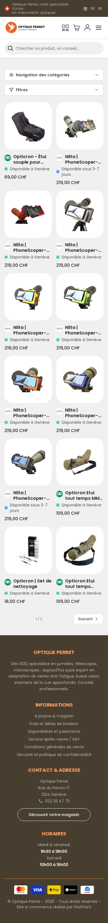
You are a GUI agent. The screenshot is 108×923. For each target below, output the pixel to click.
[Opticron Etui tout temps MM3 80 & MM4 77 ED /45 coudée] (80, 462)
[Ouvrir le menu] (99, 28)
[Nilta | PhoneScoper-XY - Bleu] (80, 379)
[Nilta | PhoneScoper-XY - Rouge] (28, 214)
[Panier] (76, 28)
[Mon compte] (87, 28)
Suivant (85, 619)
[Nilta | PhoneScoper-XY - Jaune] (28, 296)
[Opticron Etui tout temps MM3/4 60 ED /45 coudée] (80, 550)
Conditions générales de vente (54, 747)
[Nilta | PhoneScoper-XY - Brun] (28, 462)
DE (93, 8)
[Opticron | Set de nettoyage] (28, 550)
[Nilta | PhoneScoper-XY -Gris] (80, 214)
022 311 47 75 (57, 801)
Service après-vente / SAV (54, 739)
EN (100, 8)
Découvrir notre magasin (54, 814)
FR (85, 8)
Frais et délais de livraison (54, 723)
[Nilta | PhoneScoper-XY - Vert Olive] (80, 126)
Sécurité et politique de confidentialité (54, 754)
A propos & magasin (54, 716)
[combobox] (54, 48)
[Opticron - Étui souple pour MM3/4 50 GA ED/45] (28, 126)
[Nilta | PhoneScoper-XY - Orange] (28, 379)
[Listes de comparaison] (65, 28)
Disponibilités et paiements (54, 731)
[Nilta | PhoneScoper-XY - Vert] (80, 296)
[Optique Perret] (25, 27)
